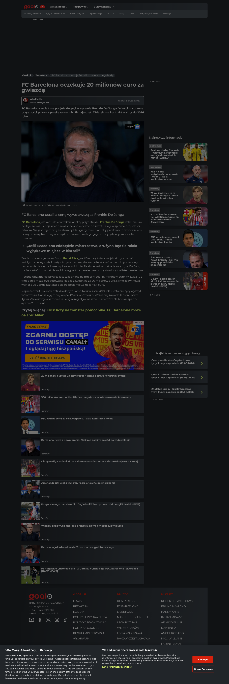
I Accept (203, 659)
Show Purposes (203, 668)
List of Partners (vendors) (117, 666)
